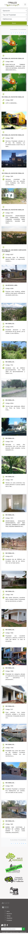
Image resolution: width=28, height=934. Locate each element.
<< (11, 32)
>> (25, 32)
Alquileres (9, 918)
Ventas (8, 916)
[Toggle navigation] (25, 4)
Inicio (8, 911)
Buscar (14, 23)
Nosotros (9, 913)
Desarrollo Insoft (23, 932)
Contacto (9, 920)
